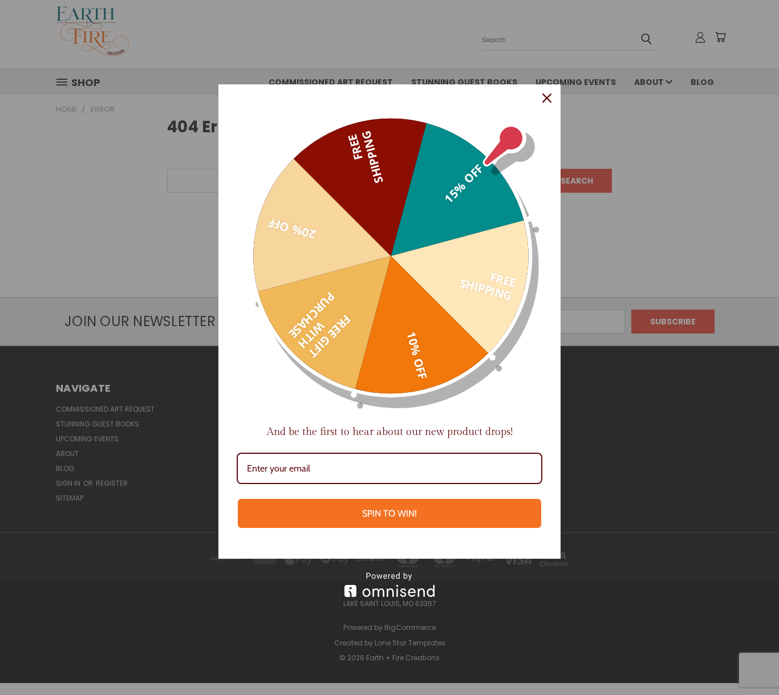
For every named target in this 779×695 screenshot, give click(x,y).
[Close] (547, 98)
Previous (749, 659)
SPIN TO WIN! (389, 513)
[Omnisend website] (389, 585)
